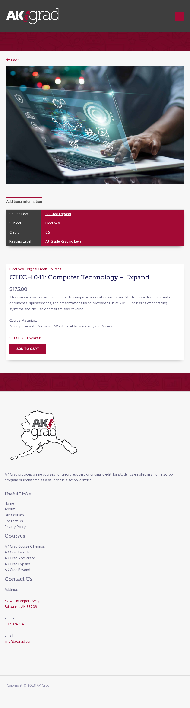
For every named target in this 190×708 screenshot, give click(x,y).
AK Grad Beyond (17, 570)
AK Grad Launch (17, 552)
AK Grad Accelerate (20, 558)
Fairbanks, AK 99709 (21, 607)
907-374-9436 (16, 624)
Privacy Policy (15, 527)
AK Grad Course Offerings (25, 546)
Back (14, 60)
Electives (52, 223)
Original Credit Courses (43, 269)
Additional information (24, 201)
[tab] (24, 201)
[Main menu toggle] (179, 16)
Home (9, 503)
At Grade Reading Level (63, 241)
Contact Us (14, 521)
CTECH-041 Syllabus (26, 338)
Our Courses (14, 515)
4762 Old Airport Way (22, 601)
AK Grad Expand (58, 214)
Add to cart (27, 349)
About (10, 509)
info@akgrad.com (18, 641)
